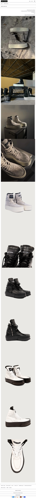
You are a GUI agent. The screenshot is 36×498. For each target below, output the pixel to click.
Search (32, 1)
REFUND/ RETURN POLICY (28, 485)
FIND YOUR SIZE (8, 485)
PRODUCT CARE (3, 485)
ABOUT (12, 485)
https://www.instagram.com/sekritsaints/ (30, 14)
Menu (30, 1)
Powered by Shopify (18, 494)
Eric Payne (16, 492)
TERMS (7, 487)
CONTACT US (16, 485)
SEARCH (10, 487)
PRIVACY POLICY (3, 487)
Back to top (18, 490)
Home (1, 3)
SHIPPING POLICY (21, 485)
